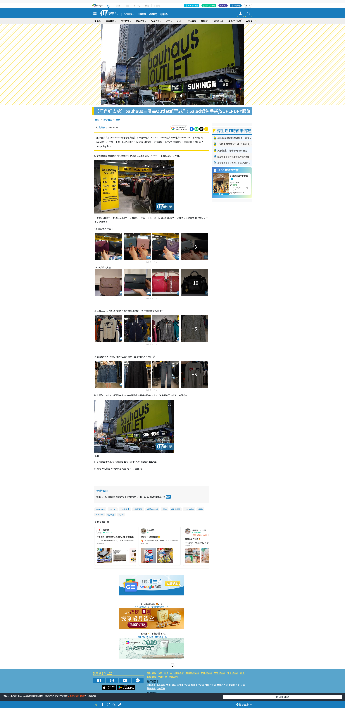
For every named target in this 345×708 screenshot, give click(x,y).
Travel (117, 5)
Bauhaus (101, 509)
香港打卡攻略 (234, 21)
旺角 (168, 496)
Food (127, 5)
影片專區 (192, 21)
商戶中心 (223, 5)
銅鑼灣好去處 (192, 673)
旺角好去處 (153, 509)
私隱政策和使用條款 (76, 696)
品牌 (201, 509)
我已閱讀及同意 (282, 697)
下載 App (237, 5)
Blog (147, 5)
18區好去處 (217, 21)
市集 (160, 673)
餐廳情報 (151, 676)
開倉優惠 (176, 509)
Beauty (137, 5)
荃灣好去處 (219, 673)
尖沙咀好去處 (177, 673)
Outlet (100, 514)
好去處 (111, 514)
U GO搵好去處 (193, 5)
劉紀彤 (102, 127)
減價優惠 (125, 509)
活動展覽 (151, 673)
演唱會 (97, 21)
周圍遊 (204, 21)
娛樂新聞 (153, 14)
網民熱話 (151, 685)
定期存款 (164, 14)
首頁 (97, 119)
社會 (242, 673)
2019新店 (189, 509)
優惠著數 (139, 509)
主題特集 (250, 21)
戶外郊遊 (162, 676)
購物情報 (107, 119)
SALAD (113, 509)
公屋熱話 (142, 14)
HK (108, 5)
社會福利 (173, 676)
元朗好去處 (206, 673)
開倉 (118, 119)
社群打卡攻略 (210, 5)
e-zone (157, 5)
